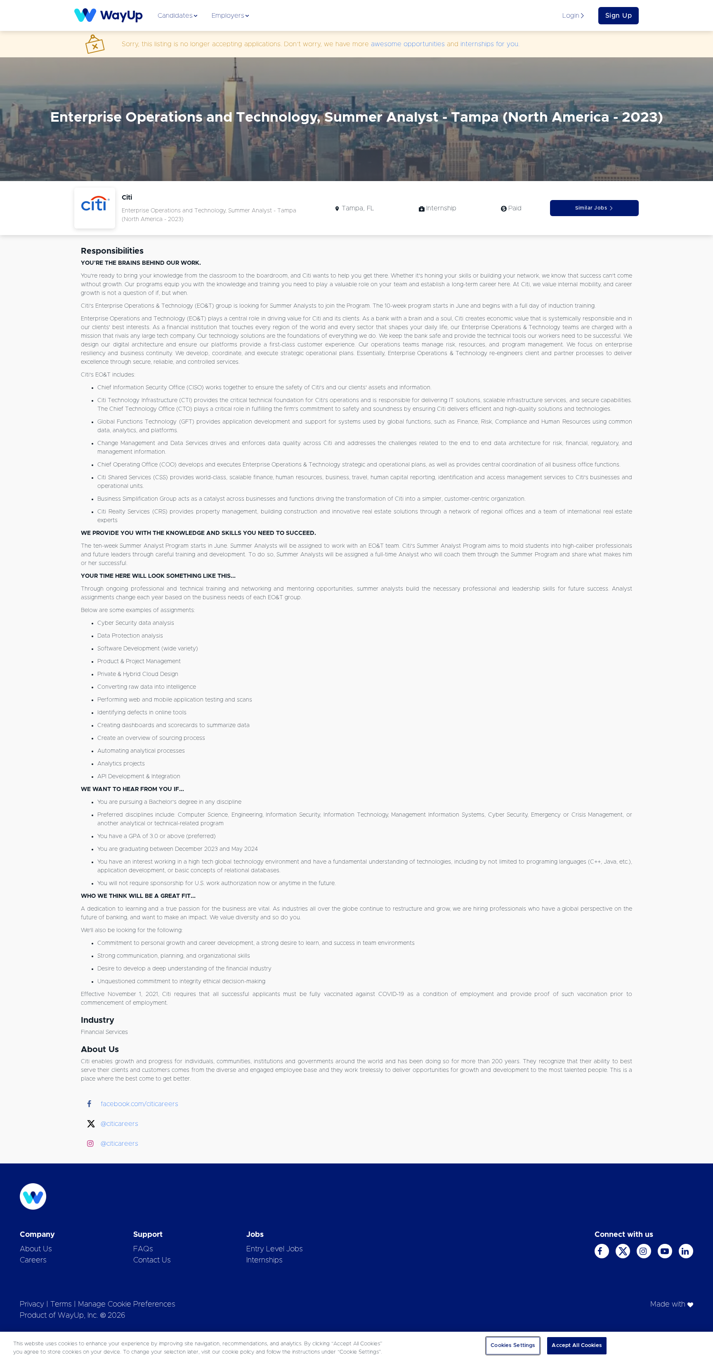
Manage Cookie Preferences (126, 1304)
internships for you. (489, 44)
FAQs (143, 1249)
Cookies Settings (513, 1345)
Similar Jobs (591, 207)
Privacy (32, 1304)
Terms (61, 1304)
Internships (264, 1260)
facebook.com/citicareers (139, 1104)
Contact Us (152, 1260)
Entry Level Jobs (274, 1249)
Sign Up (618, 15)
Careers (33, 1260)
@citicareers (119, 1124)
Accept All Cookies (577, 1345)
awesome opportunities (408, 44)
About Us (36, 1249)
